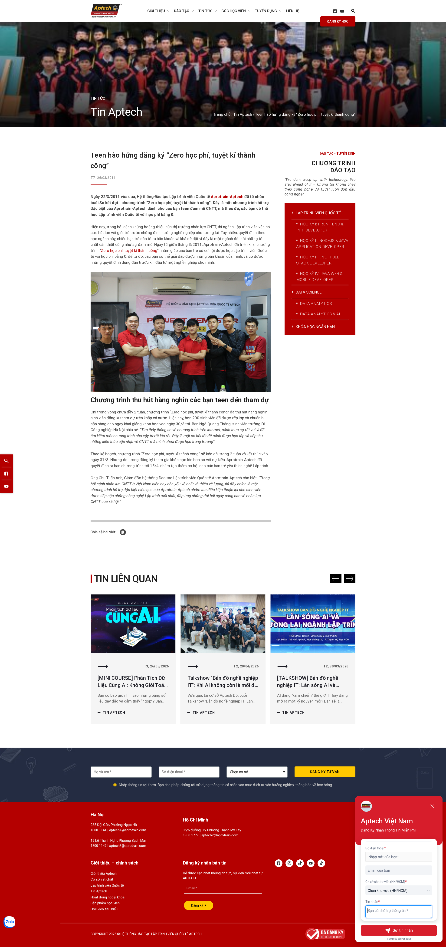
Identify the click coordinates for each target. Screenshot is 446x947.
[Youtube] (311, 863)
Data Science (308, 292)
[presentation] (167, 11)
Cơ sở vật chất (102, 879)
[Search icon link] (353, 11)
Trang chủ (221, 114)
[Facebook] (335, 11)
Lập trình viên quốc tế (318, 213)
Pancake (406, 938)
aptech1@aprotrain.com (127, 830)
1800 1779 (191, 835)
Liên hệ (292, 11)
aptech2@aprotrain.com (219, 835)
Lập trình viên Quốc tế (107, 885)
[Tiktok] (300, 863)
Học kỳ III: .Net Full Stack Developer (317, 260)
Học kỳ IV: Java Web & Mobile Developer (319, 276)
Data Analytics (316, 303)
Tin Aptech (242, 114)
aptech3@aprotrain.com (127, 846)
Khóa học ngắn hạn (315, 326)
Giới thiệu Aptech (104, 873)
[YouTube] (342, 11)
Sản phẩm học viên (105, 903)
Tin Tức (205, 11)
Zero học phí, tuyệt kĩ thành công (129, 250)
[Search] (6, 460)
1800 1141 (98, 830)
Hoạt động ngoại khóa (108, 897)
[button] (335, 578)
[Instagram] (289, 863)
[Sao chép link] (123, 532)
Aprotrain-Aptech (227, 196)
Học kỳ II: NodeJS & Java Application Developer (322, 243)
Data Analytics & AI (320, 314)
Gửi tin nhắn (403, 930)
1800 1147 (98, 846)
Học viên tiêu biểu (104, 909)
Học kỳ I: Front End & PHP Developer (320, 227)
